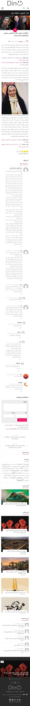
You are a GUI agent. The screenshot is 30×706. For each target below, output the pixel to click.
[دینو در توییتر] (13, 700)
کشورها (20, 480)
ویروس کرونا (17, 477)
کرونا (4, 478)
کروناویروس (26, 480)
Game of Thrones (23, 464)
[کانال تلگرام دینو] (17, 700)
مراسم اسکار (9, 473)
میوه (11, 475)
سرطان (2, 468)
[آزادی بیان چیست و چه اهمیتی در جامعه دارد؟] (15, 605)
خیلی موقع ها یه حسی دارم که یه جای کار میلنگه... (14, 639)
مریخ (24, 475)
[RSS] (20, 700)
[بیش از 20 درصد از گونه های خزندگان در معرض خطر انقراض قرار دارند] (15, 497)
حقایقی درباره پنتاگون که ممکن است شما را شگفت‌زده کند (16, 552)
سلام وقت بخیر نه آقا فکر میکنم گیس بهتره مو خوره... (13, 651)
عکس (23, 473)
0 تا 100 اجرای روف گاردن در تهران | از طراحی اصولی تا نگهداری (16, 572)
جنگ (8, 466)
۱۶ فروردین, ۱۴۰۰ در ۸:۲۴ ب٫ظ (12, 365)
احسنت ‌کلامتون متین (19, 645)
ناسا (9, 475)
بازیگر (3, 464)
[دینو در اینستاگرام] (15, 700)
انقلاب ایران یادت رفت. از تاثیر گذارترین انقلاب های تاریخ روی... (13, 632)
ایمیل (13, 413)
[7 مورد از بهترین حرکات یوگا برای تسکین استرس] (15, 585)
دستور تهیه (17, 468)
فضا (20, 473)
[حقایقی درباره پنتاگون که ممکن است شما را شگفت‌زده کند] (15, 544)
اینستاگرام (7, 464)
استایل (16, 464)
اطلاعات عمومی (12, 464)
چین (7, 478)
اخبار (27, 13)
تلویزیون (22, 13)
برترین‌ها (19, 466)
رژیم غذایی (7, 468)
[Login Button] (28, 8)
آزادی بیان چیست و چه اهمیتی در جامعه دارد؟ (15, 612)
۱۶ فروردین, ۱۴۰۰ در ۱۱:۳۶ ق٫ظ (13, 343)
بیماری (15, 466)
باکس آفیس (25, 466)
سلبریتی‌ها (15, 470)
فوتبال (17, 473)
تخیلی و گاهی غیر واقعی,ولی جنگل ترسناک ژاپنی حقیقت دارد (13, 626)
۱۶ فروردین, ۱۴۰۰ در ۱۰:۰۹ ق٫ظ (13, 333)
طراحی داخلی (5, 471)
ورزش (23, 478)
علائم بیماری (26, 473)
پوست (10, 478)
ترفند (12, 466)
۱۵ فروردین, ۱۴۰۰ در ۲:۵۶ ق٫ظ (14, 324)
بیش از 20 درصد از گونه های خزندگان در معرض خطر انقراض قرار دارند (15, 504)
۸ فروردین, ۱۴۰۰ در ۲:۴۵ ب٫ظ (15, 384)
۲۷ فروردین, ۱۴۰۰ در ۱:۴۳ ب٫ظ (15, 170)
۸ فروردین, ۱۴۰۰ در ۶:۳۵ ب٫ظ (12, 374)
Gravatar (14, 429)
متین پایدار (20, 41)
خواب (21, 468)
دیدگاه (23, 164)
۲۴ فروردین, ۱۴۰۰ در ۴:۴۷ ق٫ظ (12, 251)
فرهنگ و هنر (15, 13)
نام (26, 413)
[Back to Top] (15, 683)
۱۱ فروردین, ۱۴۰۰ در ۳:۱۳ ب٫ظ (13, 306)
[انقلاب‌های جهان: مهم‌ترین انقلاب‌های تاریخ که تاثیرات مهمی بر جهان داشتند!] (15, 523)
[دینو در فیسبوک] (10, 700)
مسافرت (21, 475)
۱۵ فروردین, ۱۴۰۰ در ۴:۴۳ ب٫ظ (12, 285)
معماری (15, 475)
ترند (10, 466)
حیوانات (4, 466)
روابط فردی (13, 468)
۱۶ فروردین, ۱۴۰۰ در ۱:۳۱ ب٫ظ (12, 298)
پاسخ (21, 246)
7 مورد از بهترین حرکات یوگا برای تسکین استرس (15, 593)
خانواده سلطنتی (26, 468)
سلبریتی (22, 470)
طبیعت (10, 470)
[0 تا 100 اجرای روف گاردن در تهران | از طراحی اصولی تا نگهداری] (15, 565)
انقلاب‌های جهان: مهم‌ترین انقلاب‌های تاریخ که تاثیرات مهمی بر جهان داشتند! (16, 531)
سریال (26, 470)
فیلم (13, 473)
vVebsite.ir (18, 702)
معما (18, 475)
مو (13, 475)
